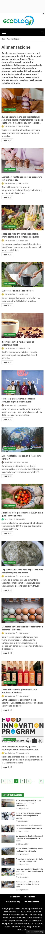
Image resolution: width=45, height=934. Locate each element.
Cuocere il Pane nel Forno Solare (18, 290)
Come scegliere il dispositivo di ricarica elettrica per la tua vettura (28, 815)
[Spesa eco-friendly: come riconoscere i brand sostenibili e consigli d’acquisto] (23, 217)
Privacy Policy (13, 901)
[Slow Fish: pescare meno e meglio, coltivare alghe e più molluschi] (23, 382)
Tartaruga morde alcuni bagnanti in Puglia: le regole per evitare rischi (29, 838)
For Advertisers (31, 901)
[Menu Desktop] (4, 32)
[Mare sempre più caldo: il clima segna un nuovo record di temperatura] (8, 803)
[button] (43, 32)
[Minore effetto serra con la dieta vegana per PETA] (23, 439)
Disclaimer (29, 896)
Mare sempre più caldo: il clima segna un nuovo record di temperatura (28, 802)
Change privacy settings (35, 932)
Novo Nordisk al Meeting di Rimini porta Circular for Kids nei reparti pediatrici (29, 871)
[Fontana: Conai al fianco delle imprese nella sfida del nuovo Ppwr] (8, 884)
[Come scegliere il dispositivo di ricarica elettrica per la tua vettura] (8, 816)
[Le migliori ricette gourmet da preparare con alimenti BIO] (23, 160)
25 (41, 781)
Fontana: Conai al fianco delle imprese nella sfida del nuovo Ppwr (28, 884)
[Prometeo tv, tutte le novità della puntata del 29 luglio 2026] (8, 862)
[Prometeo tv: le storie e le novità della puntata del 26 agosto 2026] (8, 828)
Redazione (15, 896)
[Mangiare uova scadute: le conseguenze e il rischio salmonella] (23, 610)
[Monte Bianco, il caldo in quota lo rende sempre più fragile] (8, 851)
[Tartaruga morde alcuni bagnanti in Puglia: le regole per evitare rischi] (8, 839)
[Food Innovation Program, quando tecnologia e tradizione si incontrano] (23, 730)
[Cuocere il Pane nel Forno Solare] (23, 274)
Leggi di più (7, 140)
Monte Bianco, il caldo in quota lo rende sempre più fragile (29, 849)
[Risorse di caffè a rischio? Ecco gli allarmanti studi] (23, 325)
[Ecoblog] (18, 20)
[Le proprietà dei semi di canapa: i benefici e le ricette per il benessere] (23, 553)
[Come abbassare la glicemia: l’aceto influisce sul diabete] (23, 673)
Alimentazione (9, 110)
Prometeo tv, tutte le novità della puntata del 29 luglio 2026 (29, 860)
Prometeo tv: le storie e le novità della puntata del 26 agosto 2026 (29, 827)
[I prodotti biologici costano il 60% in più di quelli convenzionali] (23, 496)
